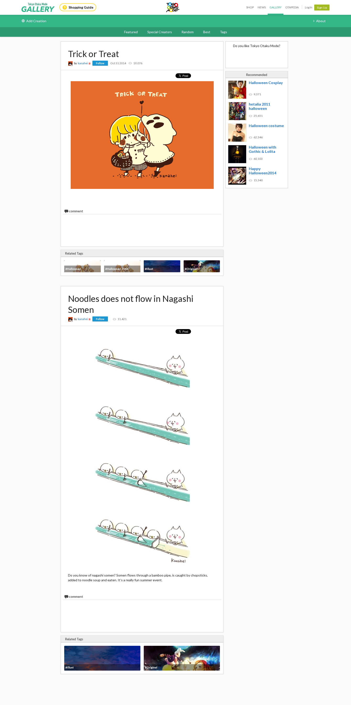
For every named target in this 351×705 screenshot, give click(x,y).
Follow (100, 63)
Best (206, 32)
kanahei (83, 63)
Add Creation (36, 21)
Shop (250, 7)
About (321, 21)
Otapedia (292, 7)
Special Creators (159, 32)
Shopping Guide (81, 7)
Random (187, 32)
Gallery (276, 7)
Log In (308, 7)
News (262, 7)
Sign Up (322, 7)
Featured (131, 32)
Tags (223, 32)
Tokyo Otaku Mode (173, 7)
